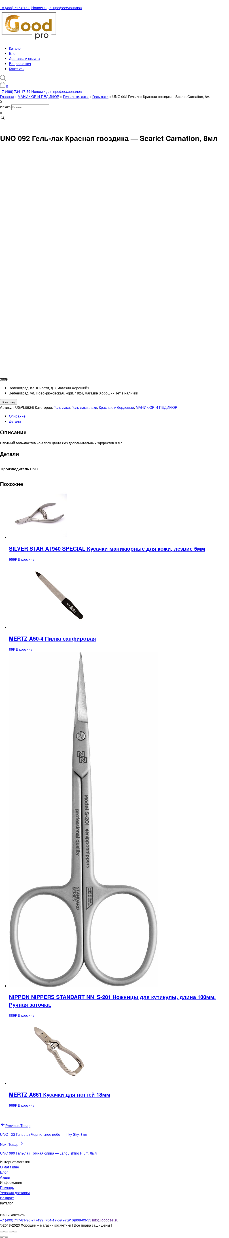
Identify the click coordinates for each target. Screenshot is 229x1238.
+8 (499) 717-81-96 (15, 7)
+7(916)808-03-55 (77, 1220)
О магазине (9, 1167)
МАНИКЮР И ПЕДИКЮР (156, 407)
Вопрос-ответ (20, 63)
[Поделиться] (11, 1231)
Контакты (16, 68)
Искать (5, 106)
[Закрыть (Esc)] (15, 1231)
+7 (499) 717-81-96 (15, 1220)
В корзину (8, 402)
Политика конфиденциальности (139, 1225)
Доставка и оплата (24, 58)
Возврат (7, 1197)
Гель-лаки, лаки (84, 407)
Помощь (7, 1187)
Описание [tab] (17, 416)
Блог (13, 53)
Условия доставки (15, 1192)
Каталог (15, 48)
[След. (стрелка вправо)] (6, 1237)
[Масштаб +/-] (2, 1231)
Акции (5, 1177)
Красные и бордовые (116, 407)
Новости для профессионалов (56, 7)
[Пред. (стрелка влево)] (2, 1237)
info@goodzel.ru (105, 1220)
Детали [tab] (15, 421)
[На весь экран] (6, 1231)
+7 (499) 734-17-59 (15, 91)
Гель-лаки (62, 407)
